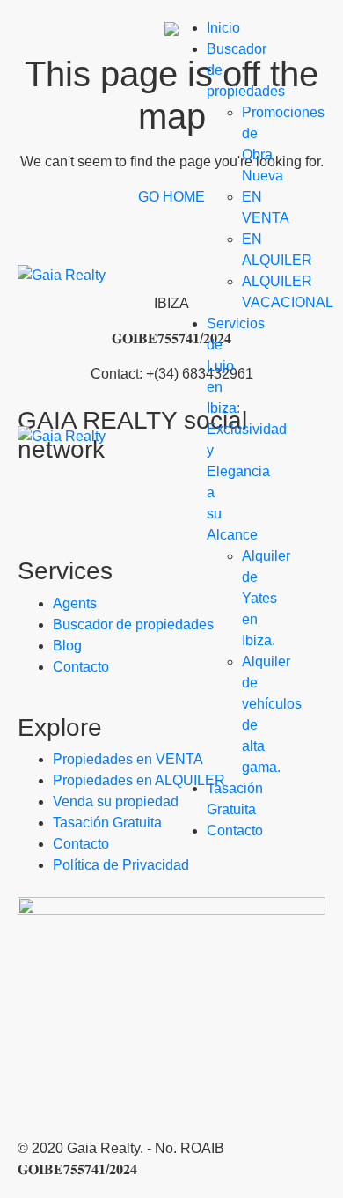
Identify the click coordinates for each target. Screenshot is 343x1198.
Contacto (235, 830)
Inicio (223, 27)
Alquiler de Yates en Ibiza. (266, 598)
